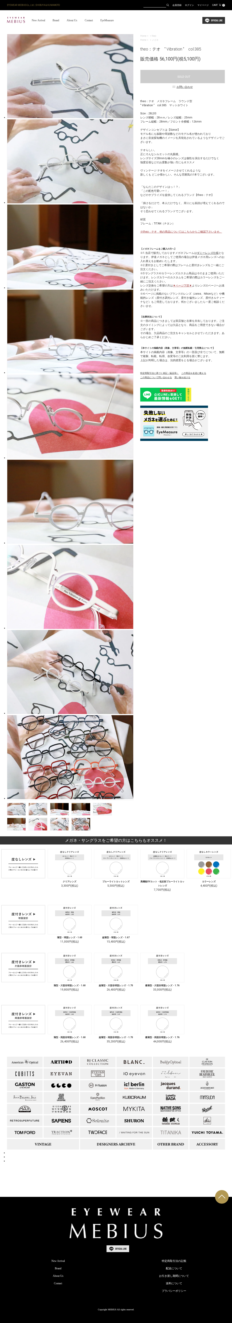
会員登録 (176, 5)
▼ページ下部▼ (182, 285)
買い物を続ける (182, 377)
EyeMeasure (107, 20)
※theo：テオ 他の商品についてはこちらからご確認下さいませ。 (181, 231)
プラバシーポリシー (174, 1290)
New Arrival (38, 20)
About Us (72, 20)
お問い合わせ (184, 87)
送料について (174, 1283)
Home (143, 36)
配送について (174, 1268)
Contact (89, 20)
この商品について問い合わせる (156, 377)
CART (218, 5)
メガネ (155, 40)
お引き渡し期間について (174, 1275)
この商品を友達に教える (193, 373)
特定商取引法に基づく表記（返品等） (159, 373)
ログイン (189, 5)
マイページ (203, 5)
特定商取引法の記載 (174, 1261)
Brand (56, 20)
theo (154, 36)
